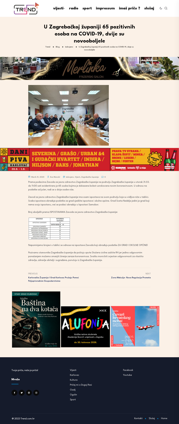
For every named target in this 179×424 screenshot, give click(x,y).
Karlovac (74, 375)
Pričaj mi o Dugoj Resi (81, 385)
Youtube (127, 375)
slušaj (149, 8)
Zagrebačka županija (90, 177)
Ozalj (73, 390)
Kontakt (138, 418)
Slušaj (152, 418)
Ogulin (73, 395)
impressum (105, 8)
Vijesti (77, 177)
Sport (73, 399)
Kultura (73, 380)
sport (87, 8)
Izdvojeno (70, 177)
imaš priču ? (129, 8)
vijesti (58, 8)
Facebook (128, 370)
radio (73, 8)
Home (164, 418)
